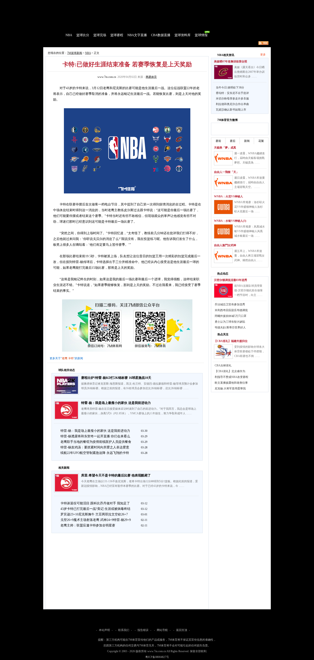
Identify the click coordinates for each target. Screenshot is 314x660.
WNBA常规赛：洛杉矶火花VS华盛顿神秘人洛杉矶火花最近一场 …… (249, 207)
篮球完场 (99, 35)
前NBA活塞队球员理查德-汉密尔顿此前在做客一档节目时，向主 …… (248, 290)
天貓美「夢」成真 (225, 147)
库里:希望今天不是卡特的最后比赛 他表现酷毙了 (116, 475)
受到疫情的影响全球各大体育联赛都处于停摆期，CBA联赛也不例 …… (249, 351)
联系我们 (123, 630)
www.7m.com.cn (106, 77)
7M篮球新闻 (74, 53)
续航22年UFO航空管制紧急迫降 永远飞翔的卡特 (94, 453)
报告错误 (142, 630)
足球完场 (78, 3)
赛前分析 (71, 43)
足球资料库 (169, 3)
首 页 (56, 35)
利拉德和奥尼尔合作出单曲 (232, 104)
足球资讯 (154, 3)
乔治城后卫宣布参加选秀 (230, 304)
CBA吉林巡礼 (223, 365)
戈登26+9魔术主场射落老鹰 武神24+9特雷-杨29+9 (95, 520)
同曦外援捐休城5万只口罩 (230, 316)
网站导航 (162, 630)
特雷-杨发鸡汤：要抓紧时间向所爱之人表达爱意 (94, 447)
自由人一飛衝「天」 (226, 172)
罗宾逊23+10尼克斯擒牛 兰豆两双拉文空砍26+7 (94, 514)
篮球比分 (82, 35)
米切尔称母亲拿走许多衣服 (232, 98)
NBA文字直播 (137, 35)
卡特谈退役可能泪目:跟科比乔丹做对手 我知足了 (95, 503)
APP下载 (184, 3)
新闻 (247, 141)
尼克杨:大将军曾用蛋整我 (230, 388)
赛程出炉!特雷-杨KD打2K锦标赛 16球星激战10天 (116, 378)
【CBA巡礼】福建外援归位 (231, 341)
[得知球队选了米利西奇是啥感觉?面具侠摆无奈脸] (223, 290)
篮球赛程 (116, 35)
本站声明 (104, 630)
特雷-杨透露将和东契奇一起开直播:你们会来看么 (95, 436)
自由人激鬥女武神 (225, 245)
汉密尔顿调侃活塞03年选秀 (230, 280)
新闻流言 (103, 43)
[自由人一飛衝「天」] (223, 182)
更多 (263, 54)
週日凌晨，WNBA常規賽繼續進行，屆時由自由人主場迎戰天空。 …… (249, 182)
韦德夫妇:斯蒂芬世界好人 (230, 327)
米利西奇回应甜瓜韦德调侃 (231, 310)
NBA (69, 35)
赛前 (218, 141)
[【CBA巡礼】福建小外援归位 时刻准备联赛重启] (223, 352)
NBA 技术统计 (137, 43)
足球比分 (63, 3)
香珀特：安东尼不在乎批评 (232, 93)
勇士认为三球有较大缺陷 (230, 321)
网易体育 (151, 77)
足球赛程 (92, 3)
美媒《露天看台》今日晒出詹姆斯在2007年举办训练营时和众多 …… (249, 72)
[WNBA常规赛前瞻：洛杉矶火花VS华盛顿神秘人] (223, 207)
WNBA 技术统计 (161, 43)
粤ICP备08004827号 (157, 657)
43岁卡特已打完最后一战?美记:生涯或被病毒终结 (95, 509)
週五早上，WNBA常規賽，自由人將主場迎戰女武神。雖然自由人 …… (249, 255)
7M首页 (50, 3)
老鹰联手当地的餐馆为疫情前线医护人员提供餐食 (95, 442)
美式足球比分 (123, 3)
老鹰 (64, 358)
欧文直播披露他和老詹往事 (231, 382)
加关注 (232, 128)
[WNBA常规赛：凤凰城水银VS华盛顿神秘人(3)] (223, 231)
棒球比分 (106, 3)
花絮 (261, 141)
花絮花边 (118, 43)
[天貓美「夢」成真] (223, 158)
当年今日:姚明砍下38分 (230, 87)
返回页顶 (181, 630)
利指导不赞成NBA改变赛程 (231, 377)
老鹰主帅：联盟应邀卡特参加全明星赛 (87, 525)
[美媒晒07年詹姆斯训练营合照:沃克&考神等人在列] (223, 72)
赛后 (232, 141)
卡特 (71, 358)
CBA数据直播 (160, 35)
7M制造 (57, 43)
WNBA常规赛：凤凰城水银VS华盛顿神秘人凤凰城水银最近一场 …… (249, 231)
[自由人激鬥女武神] (223, 256)
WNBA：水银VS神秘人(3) (230, 220)
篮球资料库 (182, 35)
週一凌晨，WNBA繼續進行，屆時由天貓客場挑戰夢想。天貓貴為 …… (249, 158)
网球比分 (140, 3)
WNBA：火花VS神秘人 (228, 196)
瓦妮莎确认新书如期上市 (231, 109)
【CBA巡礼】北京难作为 (230, 371)
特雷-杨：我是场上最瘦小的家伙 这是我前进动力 (116, 403)
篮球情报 (201, 35)
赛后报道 (87, 43)
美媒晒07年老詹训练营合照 (230, 61)
